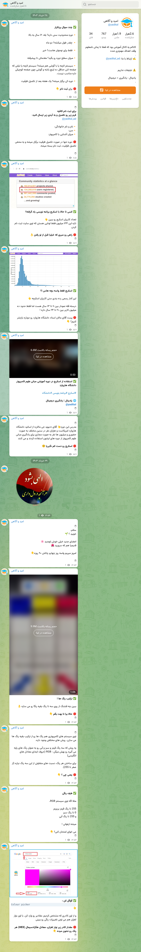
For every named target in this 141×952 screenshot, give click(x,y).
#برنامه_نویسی (60, 393)
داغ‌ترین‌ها (114, 98)
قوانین (103, 98)
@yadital (113, 25)
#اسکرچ (72, 393)
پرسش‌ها (93, 98)
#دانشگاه (47, 393)
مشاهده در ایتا (112, 90)
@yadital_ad (113, 59)
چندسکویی (126, 98)
